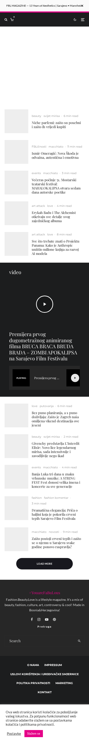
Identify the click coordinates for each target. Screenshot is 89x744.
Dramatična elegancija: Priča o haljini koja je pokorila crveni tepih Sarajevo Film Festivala (55, 514)
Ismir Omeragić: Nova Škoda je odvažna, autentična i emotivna (55, 155)
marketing (64, 683)
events (36, 173)
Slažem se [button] (33, 733)
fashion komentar (56, 497)
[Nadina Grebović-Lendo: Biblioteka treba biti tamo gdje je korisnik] (44, 64)
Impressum (53, 665)
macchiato (56, 146)
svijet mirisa (52, 116)
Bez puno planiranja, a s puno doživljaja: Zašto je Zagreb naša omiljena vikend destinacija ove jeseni (55, 419)
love (50, 206)
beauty (36, 116)
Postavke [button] (14, 734)
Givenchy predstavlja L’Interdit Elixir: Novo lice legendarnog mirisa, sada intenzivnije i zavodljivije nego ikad (55, 449)
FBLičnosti (39, 146)
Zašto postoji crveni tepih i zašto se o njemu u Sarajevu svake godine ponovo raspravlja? (56, 542)
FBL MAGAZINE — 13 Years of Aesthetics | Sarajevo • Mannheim (44, 5)
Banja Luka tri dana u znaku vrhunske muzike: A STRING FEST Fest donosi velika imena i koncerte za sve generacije (56, 480)
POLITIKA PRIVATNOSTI (33, 683)
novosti (54, 532)
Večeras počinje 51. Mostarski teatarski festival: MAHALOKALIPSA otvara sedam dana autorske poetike (56, 186)
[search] (79, 641)
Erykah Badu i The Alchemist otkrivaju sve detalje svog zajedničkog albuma (54, 216)
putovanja (47, 406)
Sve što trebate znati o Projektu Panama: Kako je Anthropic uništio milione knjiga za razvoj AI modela (55, 247)
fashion (37, 497)
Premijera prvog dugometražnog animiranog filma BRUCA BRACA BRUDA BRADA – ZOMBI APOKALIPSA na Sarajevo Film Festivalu (43, 346)
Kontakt (45, 692)
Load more (44, 563)
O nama (33, 665)
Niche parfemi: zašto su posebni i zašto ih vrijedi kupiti (56, 125)
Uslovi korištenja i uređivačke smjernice (44, 674)
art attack (38, 206)
